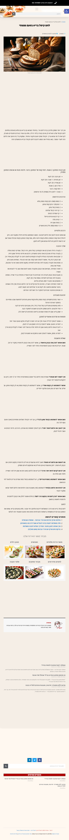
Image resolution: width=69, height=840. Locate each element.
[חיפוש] (13, 13)
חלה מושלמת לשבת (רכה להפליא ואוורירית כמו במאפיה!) (40, 523)
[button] (66, 11)
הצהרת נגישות (55, 834)
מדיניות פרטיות (13, 834)
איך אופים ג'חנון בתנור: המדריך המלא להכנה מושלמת (42, 526)
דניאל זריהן (39, 830)
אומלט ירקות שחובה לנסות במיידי (53, 665)
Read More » (62, 780)
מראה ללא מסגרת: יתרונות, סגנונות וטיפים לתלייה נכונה (45, 685)
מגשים (63, 22)
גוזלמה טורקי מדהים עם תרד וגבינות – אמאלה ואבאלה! (41, 520)
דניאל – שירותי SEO (47, 830)
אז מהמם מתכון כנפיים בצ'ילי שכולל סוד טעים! (48, 675)
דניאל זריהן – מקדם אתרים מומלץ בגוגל (26, 830)
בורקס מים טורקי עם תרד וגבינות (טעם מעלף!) (44, 529)
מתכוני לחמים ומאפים (49, 34)
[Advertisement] (34, 88)
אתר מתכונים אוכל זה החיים (25, 834)
